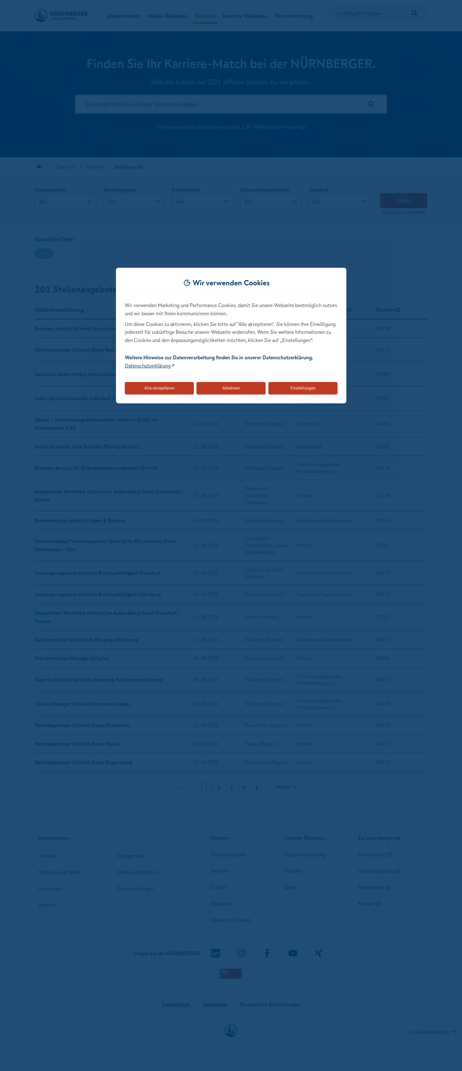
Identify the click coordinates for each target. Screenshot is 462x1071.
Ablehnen (231, 388)
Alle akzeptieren (159, 388)
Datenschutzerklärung (148, 365)
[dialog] (231, 335)
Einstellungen (303, 388)
